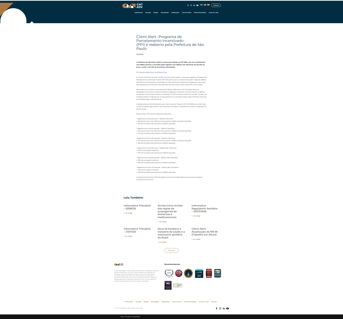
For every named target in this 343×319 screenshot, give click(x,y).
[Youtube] (197, 5)
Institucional (138, 12)
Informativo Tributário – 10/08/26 (137, 207)
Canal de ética (177, 302)
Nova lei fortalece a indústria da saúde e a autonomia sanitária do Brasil (171, 233)
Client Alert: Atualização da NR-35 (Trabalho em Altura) (205, 231)
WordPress (136, 317)
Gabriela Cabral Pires (146, 72)
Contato (214, 302)
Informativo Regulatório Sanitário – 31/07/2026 (205, 208)
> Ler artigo (128, 213)
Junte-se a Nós (213, 12)
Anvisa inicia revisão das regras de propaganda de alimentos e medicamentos (170, 211)
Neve (122, 317)
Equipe (156, 12)
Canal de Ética (186, 12)
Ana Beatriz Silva (161, 72)
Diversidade (165, 12)
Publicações (175, 12)
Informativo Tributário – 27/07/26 (137, 230)
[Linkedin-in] (194, 5)
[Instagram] (191, 5)
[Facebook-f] (188, 5)
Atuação (148, 12)
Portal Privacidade (200, 12)
